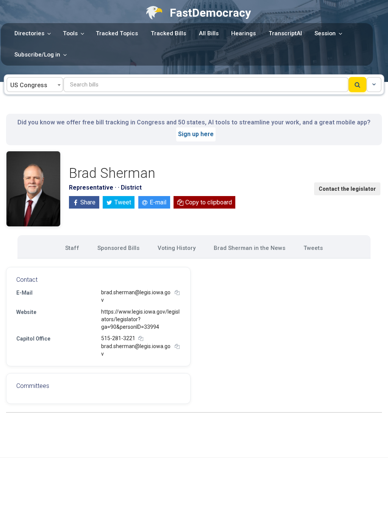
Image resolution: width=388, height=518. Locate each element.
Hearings (243, 33)
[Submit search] (357, 84)
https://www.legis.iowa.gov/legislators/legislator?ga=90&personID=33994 (140, 319)
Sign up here (196, 134)
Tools (70, 33)
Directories (29, 33)
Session (325, 33)
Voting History (177, 248)
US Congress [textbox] (28, 85)
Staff (72, 248)
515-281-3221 (118, 338)
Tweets (313, 248)
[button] (374, 84)
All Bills (209, 33)
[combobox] (34, 84)
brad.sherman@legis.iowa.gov (136, 296)
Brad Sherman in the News (249, 248)
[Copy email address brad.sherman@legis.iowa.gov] (177, 292)
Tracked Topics (117, 33)
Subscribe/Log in (37, 54)
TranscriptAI (285, 33)
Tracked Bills (168, 33)
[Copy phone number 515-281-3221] (141, 338)
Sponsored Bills (118, 248)
